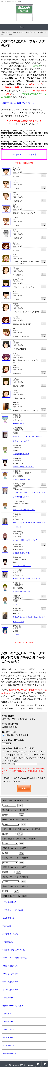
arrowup (45, 1063)
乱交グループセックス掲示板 (13, 950)
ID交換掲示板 (7, 1022)
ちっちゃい (31, 758)
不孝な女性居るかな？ (21, 454)
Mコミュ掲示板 (8, 1045)
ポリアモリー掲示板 (10, 934)
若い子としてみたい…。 (22, 566)
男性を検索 (32, 154)
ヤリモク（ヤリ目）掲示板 (12, 910)
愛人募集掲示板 (8, 918)
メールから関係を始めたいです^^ (25, 540)
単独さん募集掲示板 (10, 966)
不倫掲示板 (6, 926)
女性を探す (10, 735)
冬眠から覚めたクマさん (22, 479)
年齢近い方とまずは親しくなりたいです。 (28, 579)
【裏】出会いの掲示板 (17, 1065)
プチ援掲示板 (7, 998)
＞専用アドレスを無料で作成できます (18, 103)
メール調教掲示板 (9, 1053)
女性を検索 (16, 154)
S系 (6, 758)
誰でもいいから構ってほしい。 (24, 510)
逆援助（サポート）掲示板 (12, 1006)
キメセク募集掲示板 (10, 990)
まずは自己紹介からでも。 (22, 553)
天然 (43, 755)
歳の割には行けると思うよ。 (23, 467)
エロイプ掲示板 (8, 1029)
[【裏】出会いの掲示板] (24, 13)
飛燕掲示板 (6, 1014)
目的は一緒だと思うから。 (22, 591)
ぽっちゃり (21, 755)
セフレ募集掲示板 (9, 902)
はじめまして (18, 634)
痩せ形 (10, 755)
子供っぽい (14, 761)
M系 (13, 758)
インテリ (34, 755)
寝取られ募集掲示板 (10, 982)
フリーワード (8, 764)
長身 (20, 758)
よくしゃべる (29, 751)
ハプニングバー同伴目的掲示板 (14, 958)
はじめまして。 (18, 604)
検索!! (24, 788)
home (38, 1063)
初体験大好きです (19, 423)
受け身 (17, 751)
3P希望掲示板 (7, 942)
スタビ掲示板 (7, 1037)
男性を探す (23, 735)
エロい (8, 751)
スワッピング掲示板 (10, 974)
